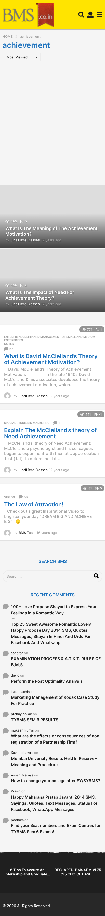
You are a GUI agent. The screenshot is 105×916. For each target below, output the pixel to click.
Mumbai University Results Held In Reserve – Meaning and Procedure (54, 761)
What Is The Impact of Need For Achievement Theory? (39, 295)
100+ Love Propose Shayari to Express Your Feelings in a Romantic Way (54, 609)
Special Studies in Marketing (26, 422)
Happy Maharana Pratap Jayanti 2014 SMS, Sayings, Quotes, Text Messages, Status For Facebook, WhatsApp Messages (54, 803)
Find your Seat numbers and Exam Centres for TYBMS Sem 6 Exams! (56, 828)
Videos (9, 497)
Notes (9, 343)
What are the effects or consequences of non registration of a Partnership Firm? (55, 739)
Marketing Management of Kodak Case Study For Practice (55, 700)
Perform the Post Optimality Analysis (47, 681)
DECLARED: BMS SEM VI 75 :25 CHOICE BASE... (77, 872)
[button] (81, 15)
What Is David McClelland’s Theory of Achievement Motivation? (51, 359)
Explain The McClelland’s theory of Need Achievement (50, 433)
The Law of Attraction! (33, 504)
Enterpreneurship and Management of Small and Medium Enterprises (49, 338)
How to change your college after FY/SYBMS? (55, 780)
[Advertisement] (52, 124)
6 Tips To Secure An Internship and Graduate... (27, 872)
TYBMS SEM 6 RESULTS (34, 719)
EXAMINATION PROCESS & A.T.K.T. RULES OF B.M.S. (56, 661)
